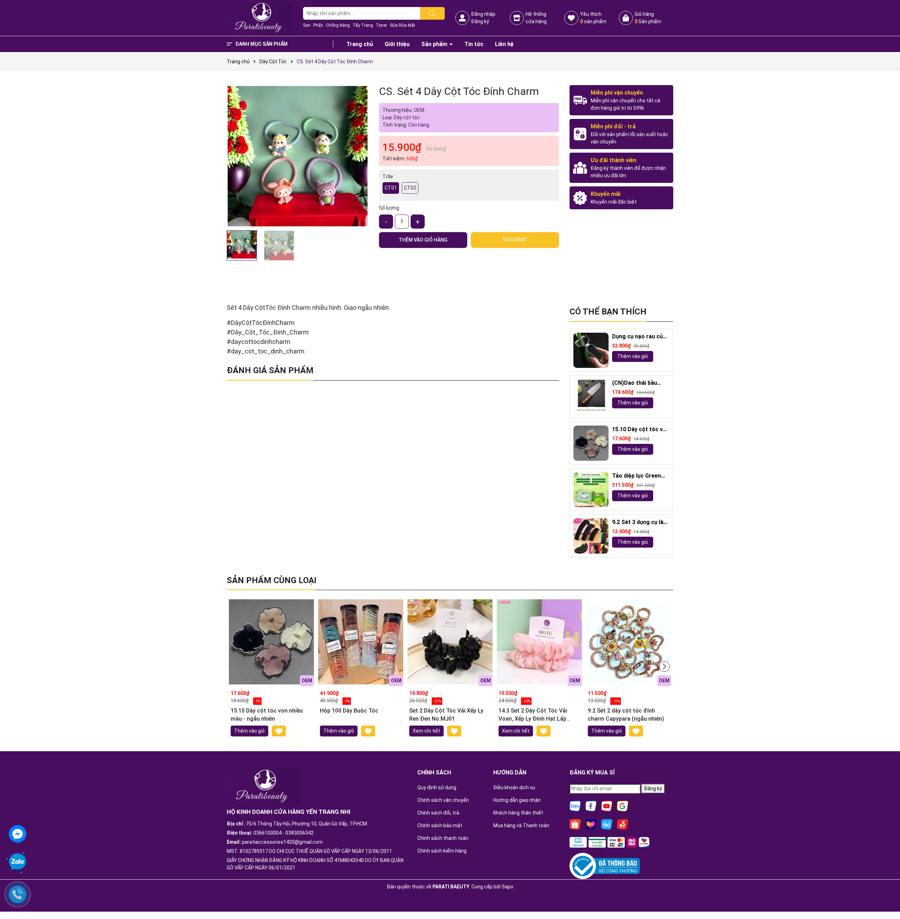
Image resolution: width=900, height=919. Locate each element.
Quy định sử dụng (436, 787)
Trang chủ (359, 44)
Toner (381, 25)
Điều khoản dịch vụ (514, 787)
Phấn (318, 25)
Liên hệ (504, 44)
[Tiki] (606, 824)
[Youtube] (606, 805)
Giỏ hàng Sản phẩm (648, 17)
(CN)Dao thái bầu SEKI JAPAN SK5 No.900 (634, 383)
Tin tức (473, 44)
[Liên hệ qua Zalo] (17, 862)
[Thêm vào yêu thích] (279, 731)
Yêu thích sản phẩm (593, 17)
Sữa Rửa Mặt (402, 25)
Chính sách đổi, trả (438, 813)
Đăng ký (480, 21)
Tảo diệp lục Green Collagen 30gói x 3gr (639, 476)
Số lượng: (389, 208)
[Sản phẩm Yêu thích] (571, 18)
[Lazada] (591, 824)
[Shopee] (575, 824)
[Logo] (259, 17)
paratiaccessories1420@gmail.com (282, 842)
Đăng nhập (483, 14)
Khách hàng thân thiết (518, 813)
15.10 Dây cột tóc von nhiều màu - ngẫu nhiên (640, 429)
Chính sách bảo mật (439, 825)
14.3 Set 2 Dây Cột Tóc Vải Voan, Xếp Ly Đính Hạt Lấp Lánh (533, 715)
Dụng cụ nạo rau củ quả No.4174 (637, 336)
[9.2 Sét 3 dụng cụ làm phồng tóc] (591, 536)
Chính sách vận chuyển (443, 800)
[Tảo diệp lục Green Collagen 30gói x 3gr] (591, 489)
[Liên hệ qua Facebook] (17, 833)
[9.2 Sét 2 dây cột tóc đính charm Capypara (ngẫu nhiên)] (628, 641)
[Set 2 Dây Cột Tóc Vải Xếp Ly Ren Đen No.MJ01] (450, 641)
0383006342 (299, 833)
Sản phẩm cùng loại (271, 580)
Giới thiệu (397, 44)
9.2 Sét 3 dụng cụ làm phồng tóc (640, 522)
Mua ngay (515, 239)
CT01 (391, 188)
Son (306, 25)
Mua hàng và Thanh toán (521, 825)
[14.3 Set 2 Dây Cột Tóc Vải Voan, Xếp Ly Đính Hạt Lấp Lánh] (539, 641)
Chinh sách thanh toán (442, 838)
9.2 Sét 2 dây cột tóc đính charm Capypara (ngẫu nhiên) (626, 714)
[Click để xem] (297, 156)
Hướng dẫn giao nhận (517, 800)
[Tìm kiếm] (432, 13)
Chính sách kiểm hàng (442, 851)
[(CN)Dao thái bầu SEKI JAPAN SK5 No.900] (591, 396)
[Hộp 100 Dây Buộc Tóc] (360, 641)
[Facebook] (591, 805)
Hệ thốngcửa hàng (536, 17)
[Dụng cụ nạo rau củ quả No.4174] (591, 350)
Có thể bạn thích (608, 312)
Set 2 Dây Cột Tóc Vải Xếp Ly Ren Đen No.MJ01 (446, 714)
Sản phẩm (435, 44)
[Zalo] (575, 805)
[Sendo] (622, 824)
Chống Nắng (338, 25)
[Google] (622, 805)
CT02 (410, 188)
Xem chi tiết (426, 731)
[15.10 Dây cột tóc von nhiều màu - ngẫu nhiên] (591, 443)
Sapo (507, 886)
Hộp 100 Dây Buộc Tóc (349, 710)
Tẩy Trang (363, 25)
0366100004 (267, 833)
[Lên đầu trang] (886, 894)
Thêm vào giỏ (632, 356)
